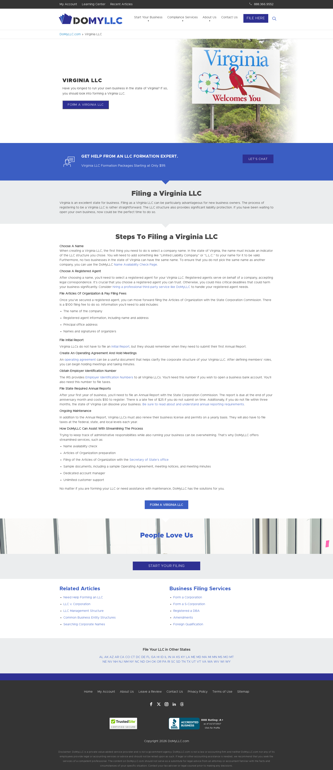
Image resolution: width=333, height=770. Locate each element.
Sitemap (243, 691)
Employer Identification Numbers (109, 377)
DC (138, 657)
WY (228, 661)
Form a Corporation (187, 597)
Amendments (183, 617)
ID (162, 657)
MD (198, 657)
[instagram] (166, 704)
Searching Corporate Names (84, 624)
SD (178, 661)
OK (153, 661)
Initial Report (120, 346)
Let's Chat (258, 159)
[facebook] (151, 704)
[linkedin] (174, 704)
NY (132, 661)
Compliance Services (182, 17)
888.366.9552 (263, 4)
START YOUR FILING (166, 566)
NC (137, 661)
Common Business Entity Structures (89, 617)
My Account (68, 4)
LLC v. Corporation (76, 604)
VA (204, 661)
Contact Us (229, 17)
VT (199, 661)
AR (117, 657)
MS (220, 657)
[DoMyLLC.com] (91, 19)
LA (188, 657)
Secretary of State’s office (149, 459)
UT (194, 661)
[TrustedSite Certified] (123, 723)
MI (209, 657)
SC (173, 661)
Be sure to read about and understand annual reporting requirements (193, 404)
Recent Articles (121, 4)
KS (178, 657)
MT (231, 657)
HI (158, 657)
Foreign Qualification (188, 624)
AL (101, 657)
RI (168, 661)
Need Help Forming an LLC (83, 597)
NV (110, 661)
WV (216, 661)
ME (193, 657)
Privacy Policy (198, 691)
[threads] (182, 704)
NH (115, 661)
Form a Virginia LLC (86, 104)
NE (105, 661)
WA (210, 661)
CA (122, 657)
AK (106, 657)
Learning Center (93, 4)
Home (88, 691)
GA (153, 657)
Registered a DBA (186, 610)
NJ (121, 661)
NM (126, 661)
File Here (256, 18)
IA (173, 657)
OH (148, 661)
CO (127, 657)
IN (169, 657)
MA (204, 657)
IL (166, 657)
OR (159, 661)
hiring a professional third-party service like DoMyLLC (151, 286)
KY (183, 657)
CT (133, 657)
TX (189, 661)
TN (183, 661)
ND (142, 661)
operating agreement (80, 359)
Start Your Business (148, 17)
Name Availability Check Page (135, 264)
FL (148, 657)
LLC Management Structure (83, 610)
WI (222, 661)
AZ (111, 657)
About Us (209, 17)
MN (214, 657)
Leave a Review (150, 691)
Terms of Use (222, 691)
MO (225, 657)
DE (143, 657)
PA (164, 661)
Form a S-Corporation (189, 604)
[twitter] (159, 704)
